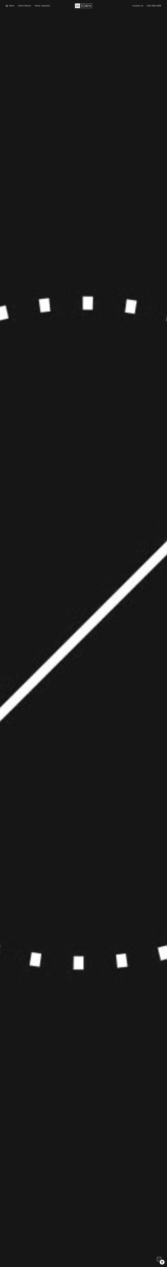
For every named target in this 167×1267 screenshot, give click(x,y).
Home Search (24, 6)
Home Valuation (42, 6)
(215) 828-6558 (154, 6)
